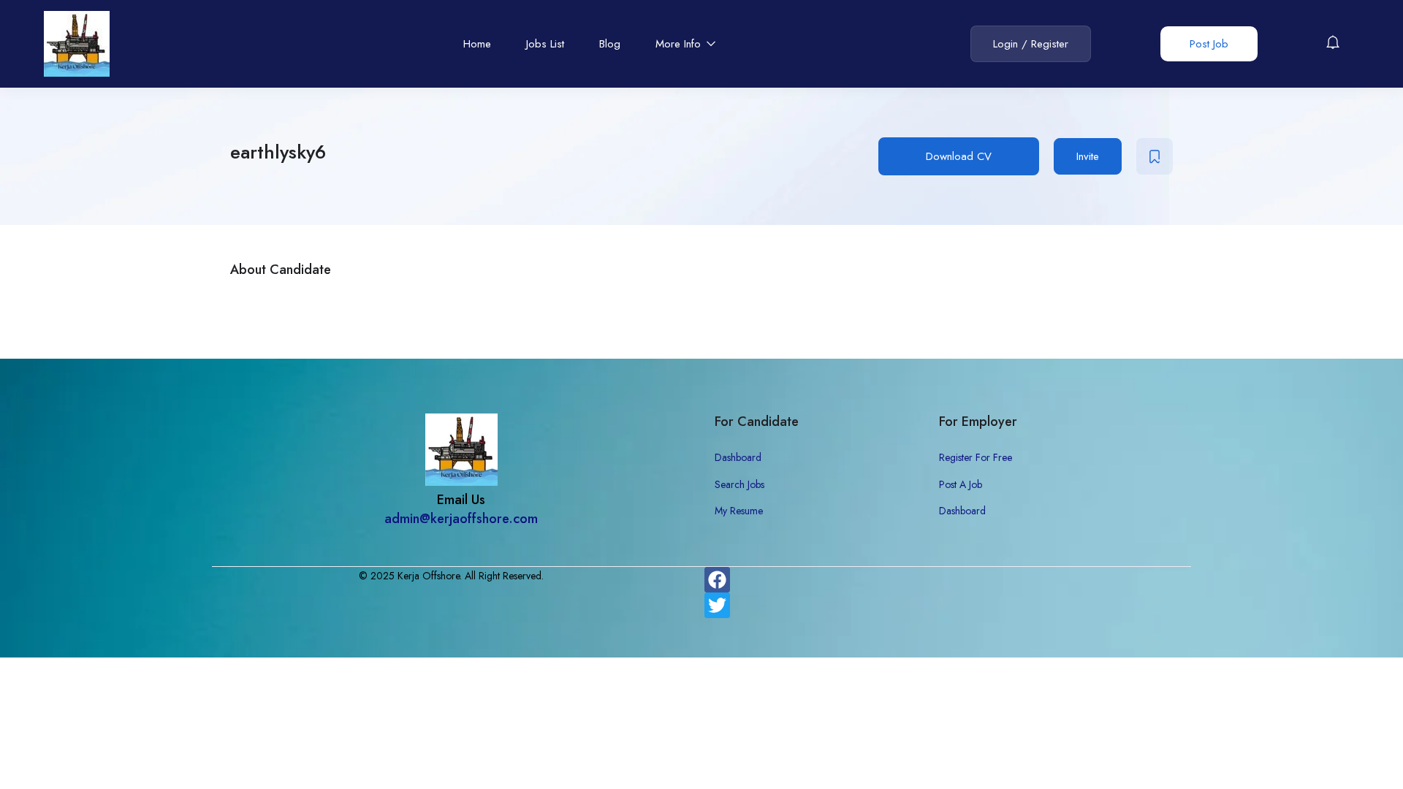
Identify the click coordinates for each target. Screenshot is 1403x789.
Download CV (959, 156)
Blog (609, 44)
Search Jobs (739, 484)
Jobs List (545, 44)
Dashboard (738, 457)
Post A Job (960, 484)
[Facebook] (717, 579)
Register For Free (975, 457)
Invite (1087, 156)
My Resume (739, 510)
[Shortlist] (1154, 156)
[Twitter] (717, 605)
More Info (679, 44)
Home (477, 44)
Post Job (1209, 44)
